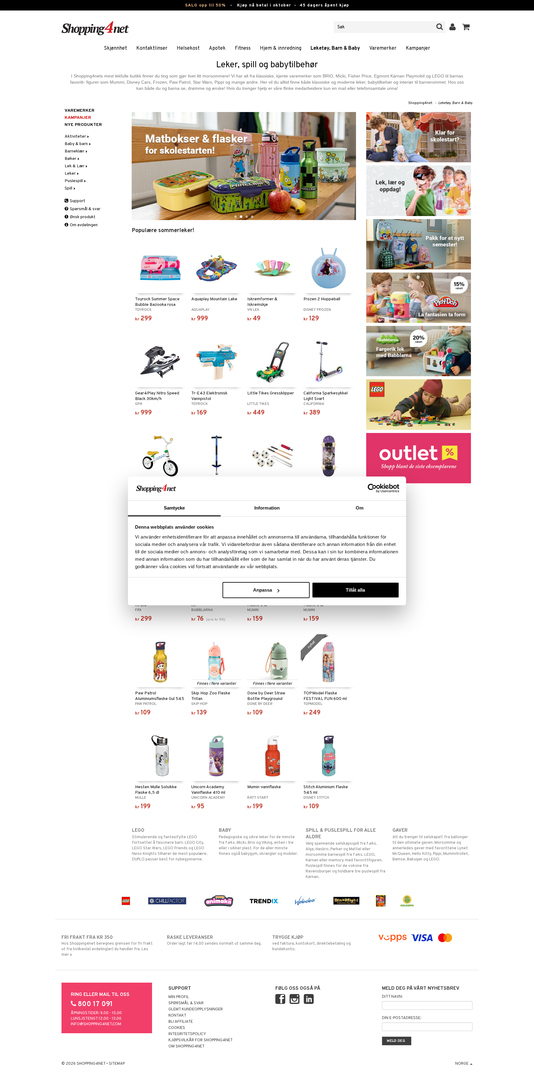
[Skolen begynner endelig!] (419, 137)
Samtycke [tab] (174, 507)
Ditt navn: (392, 996)
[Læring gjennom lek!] (419, 190)
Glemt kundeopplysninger (195, 1009)
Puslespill (74, 181)
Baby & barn (77, 144)
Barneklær (75, 151)
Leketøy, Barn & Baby (335, 48)
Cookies (176, 1028)
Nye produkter (83, 124)
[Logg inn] (452, 27)
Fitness (243, 48)
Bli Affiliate (180, 1021)
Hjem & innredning (280, 48)
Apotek (217, 48)
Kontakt (177, 1015)
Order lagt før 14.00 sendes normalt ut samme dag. (214, 940)
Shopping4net (420, 103)
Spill (69, 188)
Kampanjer (418, 48)
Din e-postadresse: (401, 1018)
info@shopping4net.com (96, 1024)
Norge (462, 1063)
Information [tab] (267, 507)
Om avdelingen (83, 225)
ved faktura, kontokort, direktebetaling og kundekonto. (311, 943)
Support (77, 201)
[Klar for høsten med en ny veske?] (419, 244)
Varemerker (382, 48)
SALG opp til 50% (205, 5)
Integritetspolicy (187, 1034)
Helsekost (188, 48)
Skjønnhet (115, 48)
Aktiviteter (76, 136)
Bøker (71, 158)
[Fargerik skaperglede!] (419, 297)
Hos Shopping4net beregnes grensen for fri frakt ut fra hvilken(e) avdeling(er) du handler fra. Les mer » (107, 946)
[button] (466, 27)
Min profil (178, 997)
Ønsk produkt (82, 217)
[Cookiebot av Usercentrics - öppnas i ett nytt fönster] (372, 488)
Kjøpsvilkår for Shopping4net (200, 1040)
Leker (71, 173)
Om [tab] (359, 507)
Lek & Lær (75, 166)
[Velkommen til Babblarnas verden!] (419, 351)
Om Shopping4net (186, 1046)
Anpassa (262, 590)
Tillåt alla (355, 590)
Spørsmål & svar (84, 209)
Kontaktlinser (151, 48)
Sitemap (117, 1063)
